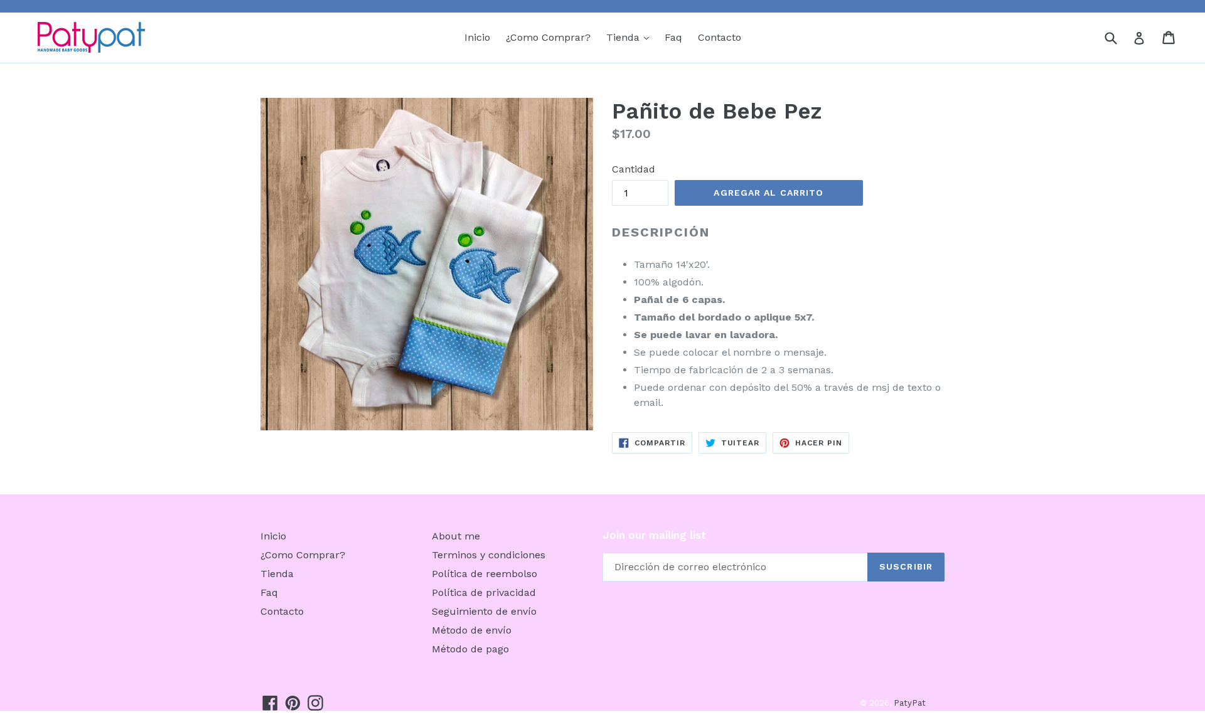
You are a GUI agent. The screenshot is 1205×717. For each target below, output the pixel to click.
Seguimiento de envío (484, 611)
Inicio (477, 37)
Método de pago (470, 649)
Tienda (630, 37)
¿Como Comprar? (548, 37)
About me (456, 536)
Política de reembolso (484, 574)
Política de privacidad (484, 592)
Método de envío (471, 630)
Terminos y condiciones (488, 555)
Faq (673, 37)
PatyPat (910, 703)
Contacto (719, 37)
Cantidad (633, 169)
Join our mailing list (654, 535)
